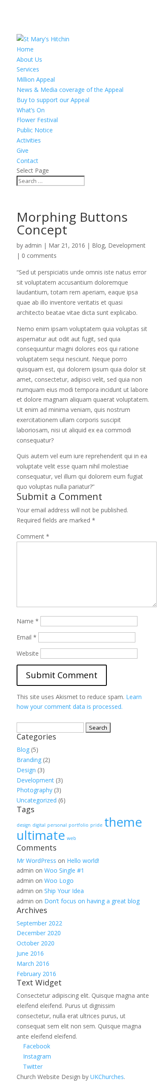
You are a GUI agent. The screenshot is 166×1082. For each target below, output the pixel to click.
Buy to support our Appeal (53, 100)
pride (96, 825)
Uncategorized (37, 800)
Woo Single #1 (64, 870)
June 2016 (30, 953)
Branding (29, 760)
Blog (98, 245)
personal (57, 825)
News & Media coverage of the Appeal (70, 90)
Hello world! (83, 860)
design (24, 825)
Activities (29, 140)
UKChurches (107, 1077)
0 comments (39, 255)
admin (33, 245)
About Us (29, 59)
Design (26, 770)
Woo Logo (59, 880)
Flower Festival (37, 120)
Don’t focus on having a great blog (92, 901)
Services (28, 69)
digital (39, 825)
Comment (33, 536)
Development (127, 245)
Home (25, 49)
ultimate (41, 835)
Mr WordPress (36, 860)
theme (123, 822)
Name (28, 621)
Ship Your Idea (64, 891)
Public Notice (35, 130)
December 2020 (39, 933)
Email (27, 637)
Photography (34, 790)
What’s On (31, 110)
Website (28, 653)
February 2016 (36, 974)
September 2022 (39, 923)
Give (23, 150)
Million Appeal (36, 79)
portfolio (79, 825)
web (71, 838)
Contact (27, 161)
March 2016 (33, 963)
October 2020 (35, 943)
